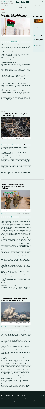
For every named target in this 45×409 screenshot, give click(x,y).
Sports (31, 5)
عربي (1, 1)
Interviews (18, 5)
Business (25, 5)
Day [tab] (40, 16)
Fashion (39, 5)
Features (20, 7)
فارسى (11, 1)
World (11, 5)
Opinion (14, 5)
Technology (24, 7)
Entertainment (35, 5)
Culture (28, 5)
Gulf (5, 5)
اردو (8, 1)
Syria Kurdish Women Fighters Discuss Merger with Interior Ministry (13, 186)
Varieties (21, 5)
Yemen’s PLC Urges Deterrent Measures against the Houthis (39, 36)
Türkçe (6, 1)
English (4, 1)
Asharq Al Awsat (3, 213)
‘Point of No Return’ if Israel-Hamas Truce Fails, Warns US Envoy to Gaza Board (39, 41)
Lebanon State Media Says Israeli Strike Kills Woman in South (14, 299)
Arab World (8, 5)
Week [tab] (43, 16)
